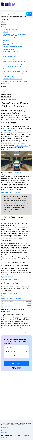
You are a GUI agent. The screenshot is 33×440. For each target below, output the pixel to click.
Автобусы (4, 89)
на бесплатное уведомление (14, 204)
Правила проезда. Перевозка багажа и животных (15, 43)
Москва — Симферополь (9, 293)
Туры (3, 91)
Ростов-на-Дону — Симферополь (12, 299)
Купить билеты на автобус (10, 279)
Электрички (5, 84)
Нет (28, 333)
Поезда (3, 27)
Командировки (6, 94)
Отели (3, 86)
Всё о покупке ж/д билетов (11, 29)
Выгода (3, 24)
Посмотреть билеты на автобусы (12, 328)
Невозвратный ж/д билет (11, 59)
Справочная (10, 423)
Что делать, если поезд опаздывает (14, 64)
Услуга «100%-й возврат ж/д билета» (14, 54)
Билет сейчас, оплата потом (12, 66)
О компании (4, 432)
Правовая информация (8, 99)
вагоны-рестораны (21, 145)
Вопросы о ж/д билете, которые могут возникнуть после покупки (15, 34)
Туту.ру (3, 423)
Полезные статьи (8, 76)
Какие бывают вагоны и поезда (12, 46)
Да (26, 333)
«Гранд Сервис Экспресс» (10, 130)
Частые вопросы (8, 40)
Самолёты (4, 19)
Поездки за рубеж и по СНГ (11, 49)
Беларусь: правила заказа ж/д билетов (15, 74)
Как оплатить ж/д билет (10, 38)
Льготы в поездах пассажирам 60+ (14, 61)
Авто (3, 21)
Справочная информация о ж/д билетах (15, 81)
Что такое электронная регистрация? (17, 16)
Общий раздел (6, 96)
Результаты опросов (6, 430)
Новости (5, 31)
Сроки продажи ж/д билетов (12, 69)
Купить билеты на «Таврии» (10, 192)
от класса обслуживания (20, 142)
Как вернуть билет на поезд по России (15, 71)
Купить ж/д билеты (7, 277)
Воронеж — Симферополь (10, 296)
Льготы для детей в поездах (11, 51)
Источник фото (17, 172)
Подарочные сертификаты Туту (12, 78)
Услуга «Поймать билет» (10, 56)
